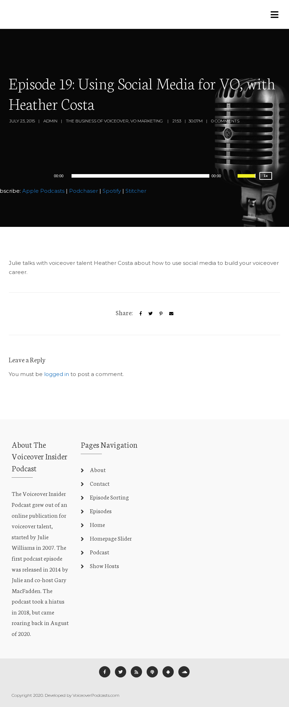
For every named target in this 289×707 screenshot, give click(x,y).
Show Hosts (104, 565)
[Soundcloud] (184, 671)
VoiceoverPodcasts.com (96, 695)
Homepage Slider (111, 538)
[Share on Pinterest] (160, 313)
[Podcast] (152, 671)
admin (50, 120)
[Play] (33, 175)
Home (97, 524)
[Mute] (231, 176)
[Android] (168, 671)
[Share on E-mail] (171, 313)
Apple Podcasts (43, 190)
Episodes (101, 511)
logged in (56, 374)
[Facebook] (104, 671)
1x (266, 176)
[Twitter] (150, 313)
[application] (140, 176)
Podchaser (83, 190)
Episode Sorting (109, 497)
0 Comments (225, 120)
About (98, 469)
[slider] (247, 180)
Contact (100, 483)
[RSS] (136, 671)
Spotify (112, 190)
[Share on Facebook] (141, 313)
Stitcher (135, 190)
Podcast (99, 552)
